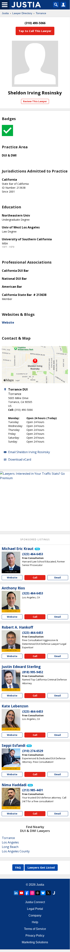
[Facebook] (27, 893)
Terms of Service (35, 928)
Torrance (41, 13)
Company (34, 915)
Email (57, 577)
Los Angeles (10, 842)
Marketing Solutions (35, 942)
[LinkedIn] (16, 893)
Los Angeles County (16, 851)
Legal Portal (35, 908)
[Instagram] (32, 893)
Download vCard (19, 459)
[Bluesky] (43, 893)
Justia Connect (35, 902)
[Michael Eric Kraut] (11, 561)
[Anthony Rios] (11, 600)
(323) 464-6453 (32, 554)
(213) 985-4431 (32, 790)
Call (35, 577)
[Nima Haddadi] (11, 797)
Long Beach (10, 847)
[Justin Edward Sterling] (11, 679)
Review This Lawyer (35, 101)
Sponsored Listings (35, 539)
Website (8, 322)
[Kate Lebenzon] (11, 718)
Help (35, 922)
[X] (48, 893)
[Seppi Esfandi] (11, 757)
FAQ (18, 867)
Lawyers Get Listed (41, 867)
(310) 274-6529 (32, 751)
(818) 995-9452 (32, 672)
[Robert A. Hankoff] (11, 639)
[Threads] (37, 893)
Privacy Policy (35, 935)
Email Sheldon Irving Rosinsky (29, 452)
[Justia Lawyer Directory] (54, 893)
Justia (5, 13)
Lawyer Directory (22, 13)
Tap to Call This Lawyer (35, 31)
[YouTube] (21, 893)
